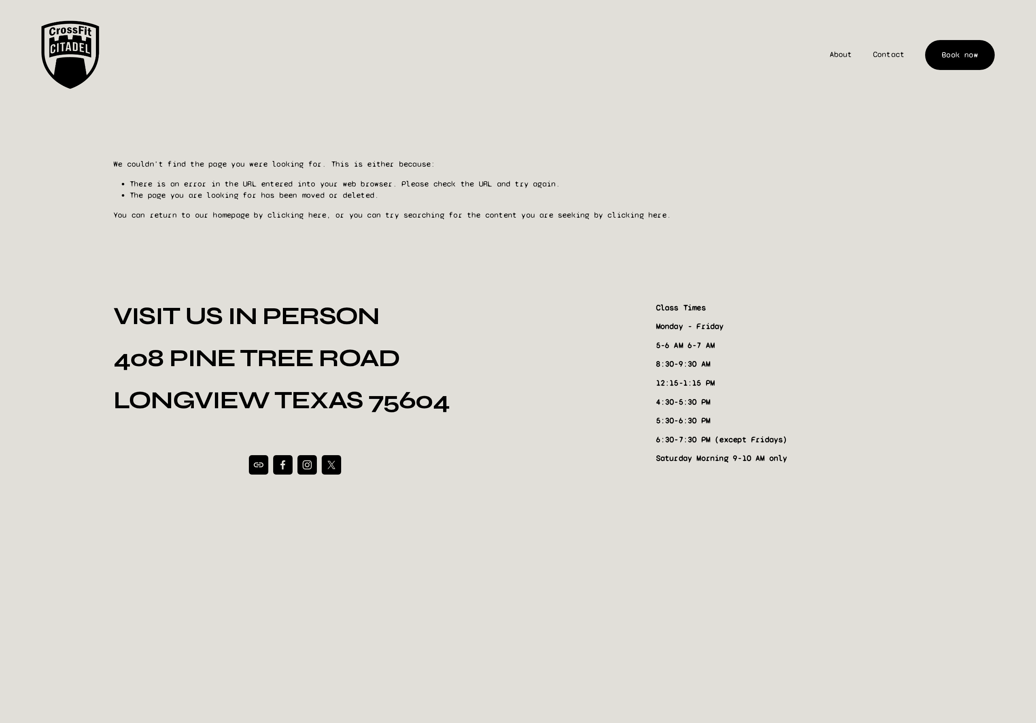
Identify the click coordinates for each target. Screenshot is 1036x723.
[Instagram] (307, 465)
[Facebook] (283, 465)
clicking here (297, 215)
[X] (331, 465)
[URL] (258, 465)
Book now (960, 55)
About (841, 54)
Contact (888, 54)
